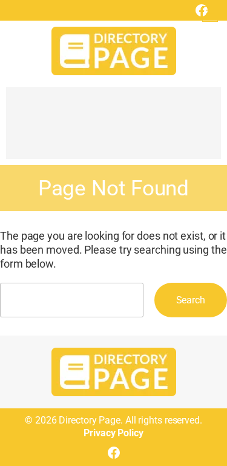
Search (190, 300)
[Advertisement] (113, 128)
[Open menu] (210, 14)
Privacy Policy (113, 433)
